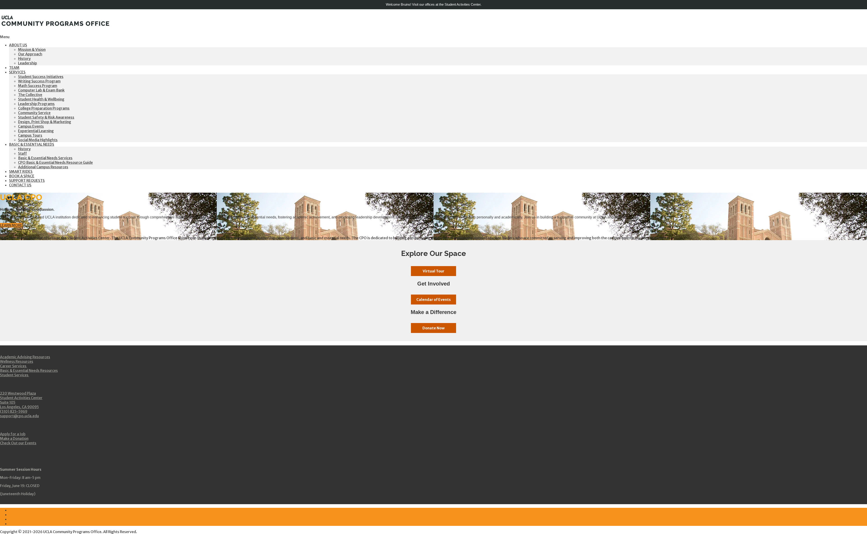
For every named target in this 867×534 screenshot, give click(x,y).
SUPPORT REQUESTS (27, 180)
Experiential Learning (36, 131)
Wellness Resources (16, 361)
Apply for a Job (13, 434)
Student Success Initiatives (40, 76)
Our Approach (30, 54)
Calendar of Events (433, 299)
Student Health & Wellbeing (41, 99)
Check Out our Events (18, 443)
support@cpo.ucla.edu (19, 416)
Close (4, 233)
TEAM (14, 67)
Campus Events (31, 126)
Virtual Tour (433, 271)
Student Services (14, 375)
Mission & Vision (32, 49)
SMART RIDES (21, 171)
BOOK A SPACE (21, 176)
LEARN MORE (11, 225)
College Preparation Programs (44, 108)
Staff (22, 153)
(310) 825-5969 (13, 411)
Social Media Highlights (38, 140)
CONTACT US (20, 185)
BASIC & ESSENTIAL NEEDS (31, 144)
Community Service (34, 112)
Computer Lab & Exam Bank (41, 90)
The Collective (30, 94)
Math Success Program (37, 85)
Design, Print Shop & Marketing (44, 121)
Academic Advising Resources (25, 357)
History (24, 58)
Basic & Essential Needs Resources (29, 370)
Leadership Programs (36, 103)
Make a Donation (14, 438)
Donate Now (433, 328)
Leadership (27, 63)
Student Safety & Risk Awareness (46, 117)
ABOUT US (18, 45)
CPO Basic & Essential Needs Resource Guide (55, 162)
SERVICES (17, 72)
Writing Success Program (39, 81)
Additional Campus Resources (43, 167)
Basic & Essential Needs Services (45, 158)
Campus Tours (30, 135)
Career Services (13, 366)
